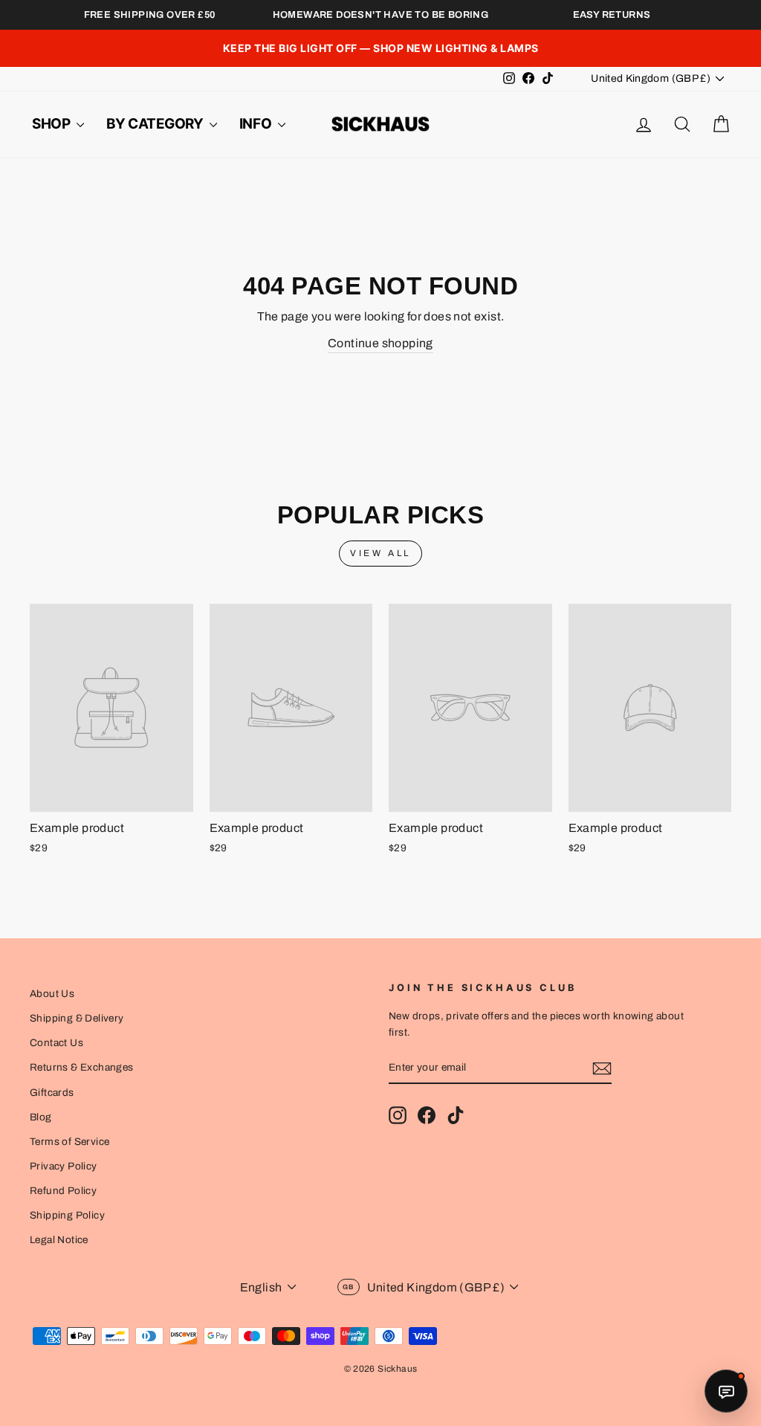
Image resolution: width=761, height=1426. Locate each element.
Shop (52, 123)
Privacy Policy (63, 1166)
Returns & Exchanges (82, 1067)
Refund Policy (63, 1190)
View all (380, 553)
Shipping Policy (67, 1215)
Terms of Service (69, 1141)
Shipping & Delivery (77, 1018)
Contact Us (56, 1042)
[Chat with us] (726, 1391)
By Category (156, 123)
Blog (41, 1117)
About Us (52, 993)
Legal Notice (59, 1239)
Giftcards (52, 1092)
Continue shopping (380, 343)
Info (256, 123)
